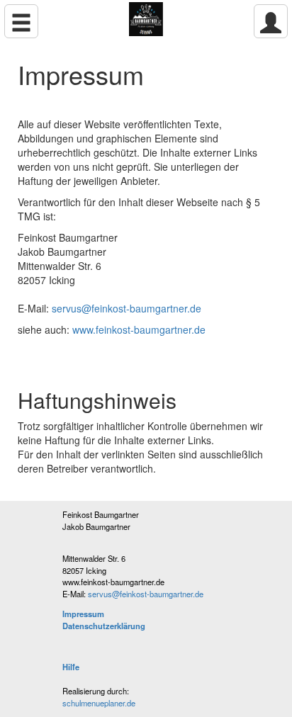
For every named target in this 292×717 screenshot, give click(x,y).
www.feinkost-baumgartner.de (139, 329)
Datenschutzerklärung (103, 625)
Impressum (83, 613)
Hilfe (70, 666)
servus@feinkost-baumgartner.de (126, 308)
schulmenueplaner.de (98, 702)
